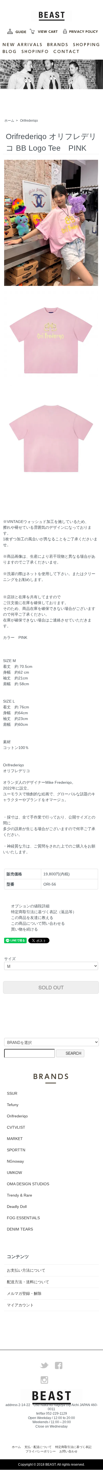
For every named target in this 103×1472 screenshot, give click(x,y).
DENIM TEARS (20, 1229)
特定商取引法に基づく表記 (73, 1447)
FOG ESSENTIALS (23, 1218)
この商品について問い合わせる (38, 923)
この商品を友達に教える (32, 917)
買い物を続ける (24, 929)
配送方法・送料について (28, 1282)
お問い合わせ (68, 1451)
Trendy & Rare (19, 1195)
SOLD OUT (51, 987)
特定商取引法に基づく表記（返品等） (43, 912)
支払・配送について (38, 1447)
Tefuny (12, 1104)
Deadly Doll (17, 1206)
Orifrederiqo (29, 121)
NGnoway (15, 1161)
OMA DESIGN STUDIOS (28, 1184)
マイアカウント (20, 1305)
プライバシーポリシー (41, 1451)
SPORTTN (16, 1150)
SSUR (12, 1093)
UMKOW (14, 1172)
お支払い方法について (26, 1270)
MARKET (15, 1138)
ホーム (9, 121)
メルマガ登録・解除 (24, 1293)
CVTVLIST (16, 1127)
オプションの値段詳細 (30, 906)
